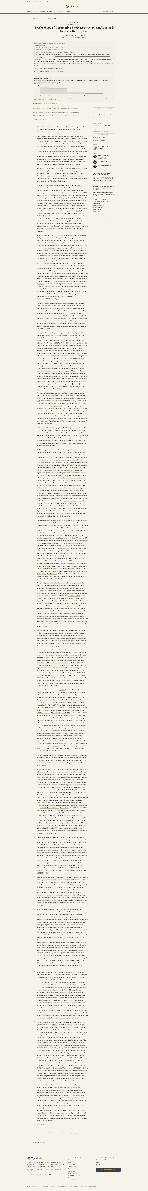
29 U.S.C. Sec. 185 (58, 845)
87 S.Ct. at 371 (80, 1065)
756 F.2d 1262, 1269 (46, 579)
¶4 (35, 185)
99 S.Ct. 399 (70, 790)
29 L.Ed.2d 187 (65, 530)
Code (35, 11)
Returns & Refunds (62, 1186)
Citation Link (103, 120)
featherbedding (97, 207)
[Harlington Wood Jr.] (95, 162)
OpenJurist (35, 18)
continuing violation (57, 746)
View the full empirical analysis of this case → (45, 103)
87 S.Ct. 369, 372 (78, 503)
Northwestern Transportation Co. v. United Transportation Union (64, 700)
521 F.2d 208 (64, 808)
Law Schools (71, 1171)
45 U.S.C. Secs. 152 (57, 411)
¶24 (35, 1124)
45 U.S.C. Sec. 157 (69, 340)
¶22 (35, 1022)
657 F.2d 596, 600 (79, 1068)
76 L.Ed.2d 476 (52, 574)
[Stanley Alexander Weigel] (95, 166)
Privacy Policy (92, 1186)
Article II (79, 211)
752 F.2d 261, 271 (51, 748)
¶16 (35, 754)
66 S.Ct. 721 (66, 665)
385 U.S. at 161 (70, 1065)
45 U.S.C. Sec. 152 (54, 181)
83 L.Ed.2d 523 (65, 713)
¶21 (35, 971)
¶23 (35, 1084)
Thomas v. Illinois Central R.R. (49, 808)
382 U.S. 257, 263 (61, 870)
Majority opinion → (102, 158)
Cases (29, 11)
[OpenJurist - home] (74, 6)
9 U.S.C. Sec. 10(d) (49, 860)
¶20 (35, 909)
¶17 (35, 769)
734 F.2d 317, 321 (47, 508)
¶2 (35, 135)
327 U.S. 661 (57, 665)
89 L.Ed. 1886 (75, 663)
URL (96, 120)
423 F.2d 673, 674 (62, 511)
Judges (49, 11)
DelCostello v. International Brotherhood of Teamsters (84, 63)
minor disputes (49, 345)
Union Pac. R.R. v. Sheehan (48, 790)
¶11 (35, 520)
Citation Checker (72, 1180)
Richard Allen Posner (103, 155)
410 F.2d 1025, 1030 (53, 516)
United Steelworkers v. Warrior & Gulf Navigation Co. (54, 63)
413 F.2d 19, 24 (68, 480)
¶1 (35, 126)
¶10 (35, 449)
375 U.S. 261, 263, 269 (64, 467)
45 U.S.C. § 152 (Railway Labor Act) (62, 61)
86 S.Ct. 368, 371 (75, 870)
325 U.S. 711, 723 (51, 663)
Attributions (73, 1186)
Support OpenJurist (108, 1169)
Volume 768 (43, 18)
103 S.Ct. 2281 (41, 574)
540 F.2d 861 (44, 828)
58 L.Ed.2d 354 (80, 790)
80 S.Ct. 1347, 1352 (65, 1058)
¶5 (35, 235)
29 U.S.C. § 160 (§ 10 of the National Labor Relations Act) (63, 59)
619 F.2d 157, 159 (79, 792)
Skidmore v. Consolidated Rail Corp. (61, 792)
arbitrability (96, 203)
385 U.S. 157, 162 (66, 503)
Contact (53, 1186)
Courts (42, 11)
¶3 (35, 168)
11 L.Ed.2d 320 (47, 470)
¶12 (35, 582)
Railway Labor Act (42, 132)
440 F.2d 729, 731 (45, 751)
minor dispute (52, 601)
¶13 (35, 630)
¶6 (35, 303)
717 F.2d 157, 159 (66, 465)
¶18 (35, 837)
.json (41, 1142)
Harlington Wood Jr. (103, 161)
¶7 (35, 332)
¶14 (35, 649)
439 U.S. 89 (62, 790)
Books (68, 11)
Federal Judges (72, 1166)
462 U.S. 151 (82, 571)
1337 (38, 401)
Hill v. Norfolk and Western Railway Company (86, 80)
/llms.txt (98, 1162)
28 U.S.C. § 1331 (43, 59)
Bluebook (112, 120)
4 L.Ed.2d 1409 (77, 1058)
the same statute (42, 820)
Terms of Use (82, 1186)
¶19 (35, 877)
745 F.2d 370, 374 (50, 705)
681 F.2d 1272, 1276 (58, 868)
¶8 (35, 392)
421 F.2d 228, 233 (72, 902)
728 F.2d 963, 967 (60, 887)
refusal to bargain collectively (46, 538)
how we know (66, 68)
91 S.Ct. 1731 (54, 530)
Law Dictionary (72, 1164)
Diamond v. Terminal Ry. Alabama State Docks (51, 902)
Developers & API (101, 1160)
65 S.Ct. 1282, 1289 (64, 663)
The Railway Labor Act (54, 820)
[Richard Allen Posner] (95, 156)
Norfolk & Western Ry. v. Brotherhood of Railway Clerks (54, 1068)
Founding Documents (74, 1175)
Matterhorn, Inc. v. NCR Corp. (66, 675)
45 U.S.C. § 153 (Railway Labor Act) (82, 61)
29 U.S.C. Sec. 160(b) (57, 556)
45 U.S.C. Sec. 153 (56, 353)
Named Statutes (72, 1173)
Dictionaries (58, 11)
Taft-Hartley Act (68, 566)
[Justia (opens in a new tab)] (48, 1174)
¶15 (35, 689)
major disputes (62, 690)
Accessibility (44, 1186)
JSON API (98, 1164)
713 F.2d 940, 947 (59, 707)
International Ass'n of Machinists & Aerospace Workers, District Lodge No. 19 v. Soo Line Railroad (79, 50)
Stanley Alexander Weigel (105, 165)
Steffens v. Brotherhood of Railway (63, 56)
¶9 (35, 427)
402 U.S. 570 (45, 530)
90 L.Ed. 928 (75, 665)
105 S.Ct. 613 (55, 713)
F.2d (49, 18)
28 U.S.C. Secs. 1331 (77, 398)
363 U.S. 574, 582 (52, 1058)
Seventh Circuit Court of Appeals (74, 35)
